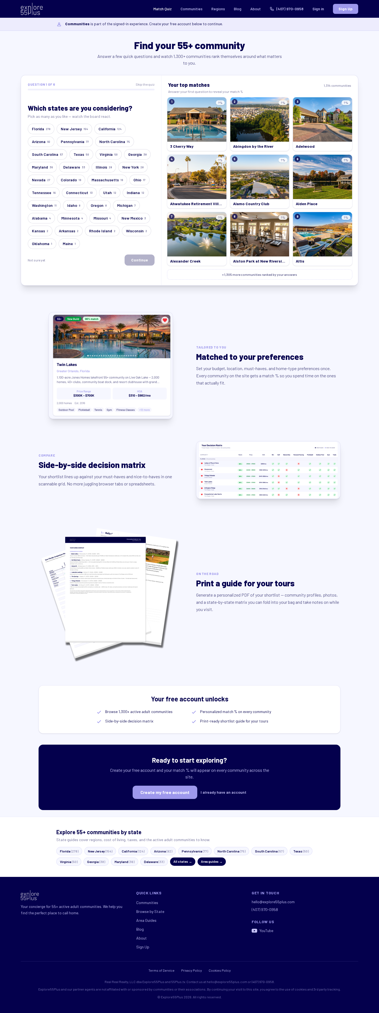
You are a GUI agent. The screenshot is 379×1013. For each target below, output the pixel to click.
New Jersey (74, 128)
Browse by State (150, 911)
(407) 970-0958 (290, 8)
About (255, 8)
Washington (44, 205)
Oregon (99, 205)
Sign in (318, 8)
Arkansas (69, 230)
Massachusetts (107, 179)
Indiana (135, 192)
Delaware (74, 167)
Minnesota (72, 218)
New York (132, 167)
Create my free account (165, 792)
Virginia (109, 154)
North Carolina (114, 141)
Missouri (102, 218)
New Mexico (134, 218)
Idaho (73, 205)
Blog (237, 8)
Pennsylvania (75, 141)
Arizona (41, 141)
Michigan (126, 205)
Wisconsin (136, 230)
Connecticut (79, 192)
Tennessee (43, 192)
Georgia (137, 154)
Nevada (41, 179)
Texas (81, 154)
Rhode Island (102, 230)
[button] (197, 124)
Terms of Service (161, 970)
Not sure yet (36, 260)
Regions (218, 8)
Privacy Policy (191, 970)
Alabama (41, 218)
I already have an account (223, 792)
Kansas (40, 230)
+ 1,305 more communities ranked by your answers (259, 274)
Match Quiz (162, 8)
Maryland (42, 167)
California (110, 128)
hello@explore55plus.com (273, 901)
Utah (109, 192)
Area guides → (212, 861)
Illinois (104, 167)
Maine (69, 243)
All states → (182, 861)
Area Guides (146, 920)
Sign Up (345, 8)
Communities (192, 8)
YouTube (266, 930)
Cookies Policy (220, 970)
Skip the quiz (145, 84)
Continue (139, 260)
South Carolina (47, 154)
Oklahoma (42, 243)
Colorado (71, 179)
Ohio (139, 179)
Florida (41, 128)
